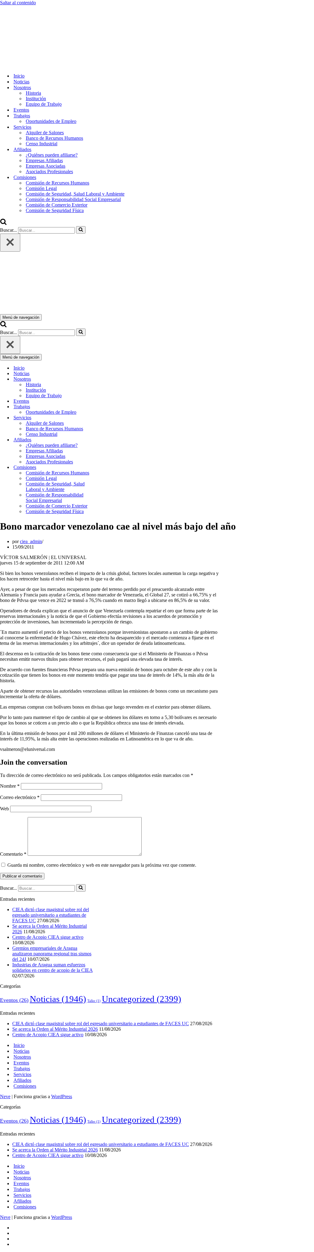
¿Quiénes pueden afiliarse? (52, 155)
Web (4, 808)
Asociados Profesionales (49, 171)
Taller (94, 1001)
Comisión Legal (41, 188)
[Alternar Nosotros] (107, 379)
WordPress (61, 1096)
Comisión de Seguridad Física (55, 210)
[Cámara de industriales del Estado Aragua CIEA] (30, 65)
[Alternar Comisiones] (107, 467)
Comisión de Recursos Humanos (57, 182)
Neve (5, 1096)
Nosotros (22, 1057)
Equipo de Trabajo (44, 104)
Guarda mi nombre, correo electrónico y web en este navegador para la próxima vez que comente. (101, 865)
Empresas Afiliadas (44, 160)
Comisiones (24, 1086)
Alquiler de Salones (45, 132)
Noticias (21, 81)
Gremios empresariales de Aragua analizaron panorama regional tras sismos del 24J (51, 954)
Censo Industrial (41, 143)
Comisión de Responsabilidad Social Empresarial (73, 199)
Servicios (22, 1074)
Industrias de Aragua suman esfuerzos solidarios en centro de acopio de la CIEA (52, 967)
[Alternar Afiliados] (107, 440)
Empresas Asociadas (45, 166)
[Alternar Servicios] (107, 418)
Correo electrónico (20, 797)
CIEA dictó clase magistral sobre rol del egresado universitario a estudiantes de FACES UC (50, 915)
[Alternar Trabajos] (107, 406)
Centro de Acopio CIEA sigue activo (47, 937)
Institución (36, 98)
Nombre (10, 786)
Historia (33, 93)
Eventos (21, 109)
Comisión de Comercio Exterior (56, 204)
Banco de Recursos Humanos (54, 138)
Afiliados (22, 1080)
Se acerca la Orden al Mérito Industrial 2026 (55, 1029)
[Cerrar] (10, 243)
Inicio (19, 75)
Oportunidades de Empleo (51, 121)
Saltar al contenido (18, 2)
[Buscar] (3, 223)
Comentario (13, 854)
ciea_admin (31, 541)
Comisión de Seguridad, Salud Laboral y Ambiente (75, 193)
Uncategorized (141, 999)
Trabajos (21, 1068)
